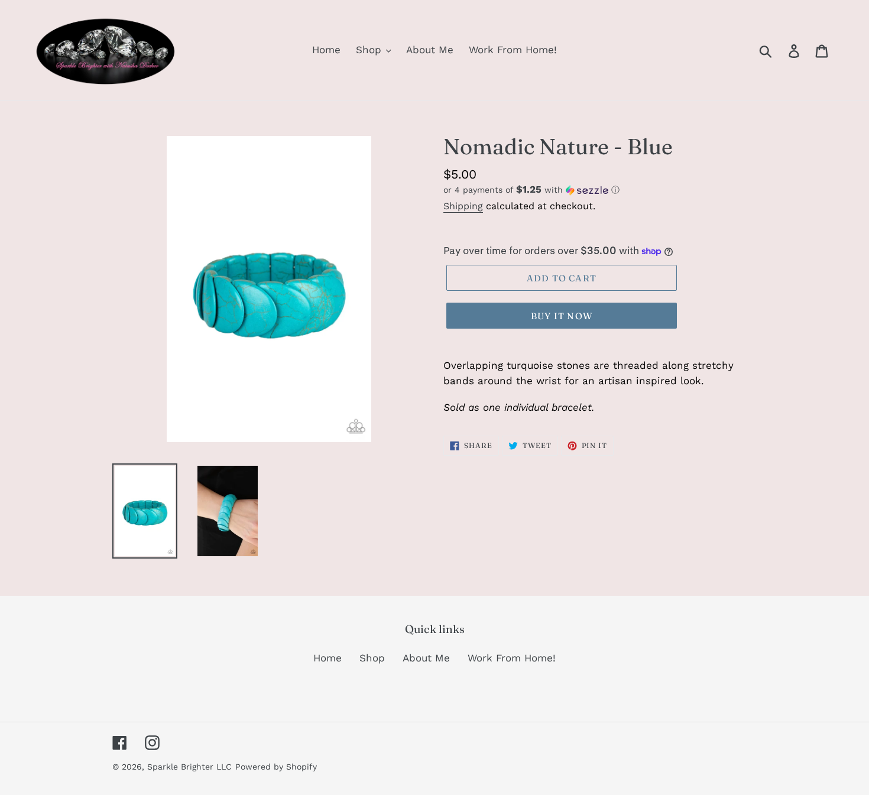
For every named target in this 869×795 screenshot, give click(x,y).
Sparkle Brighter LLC (189, 766)
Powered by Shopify (276, 766)
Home (327, 658)
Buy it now (561, 316)
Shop (372, 658)
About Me (426, 658)
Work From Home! (512, 658)
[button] (600, 190)
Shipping (463, 206)
